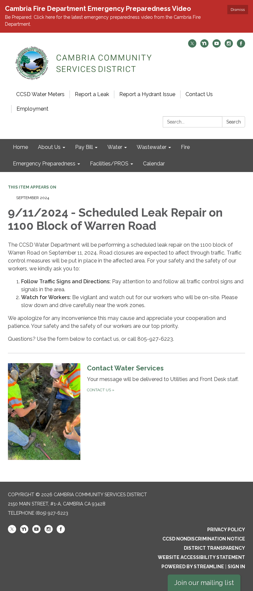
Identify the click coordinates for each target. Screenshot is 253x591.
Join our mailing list (204, 583)
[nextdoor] (204, 46)
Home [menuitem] (20, 147)
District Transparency (214, 548)
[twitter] (192, 46)
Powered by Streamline (192, 566)
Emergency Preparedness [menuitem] (44, 163)
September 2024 (32, 197)
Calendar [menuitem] (154, 163)
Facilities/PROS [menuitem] (109, 163)
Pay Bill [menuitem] (84, 147)
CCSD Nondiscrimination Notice (203, 538)
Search (233, 121)
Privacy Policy (226, 529)
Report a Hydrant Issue (147, 94)
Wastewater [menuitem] (151, 147)
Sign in (236, 566)
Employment (32, 109)
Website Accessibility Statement (201, 557)
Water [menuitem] (114, 147)
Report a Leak (92, 94)
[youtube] (216, 46)
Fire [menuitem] (185, 147)
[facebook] (241, 46)
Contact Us (199, 94)
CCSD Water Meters (40, 94)
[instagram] (229, 46)
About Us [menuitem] (49, 147)
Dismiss (238, 9)
